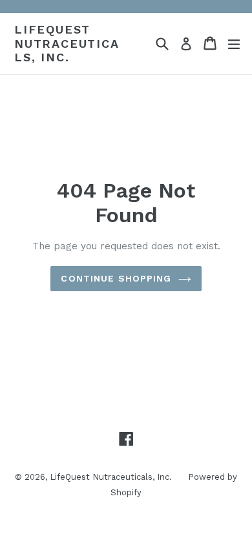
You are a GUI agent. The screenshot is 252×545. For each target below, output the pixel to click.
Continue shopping (116, 278)
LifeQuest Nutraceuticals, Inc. (67, 43)
